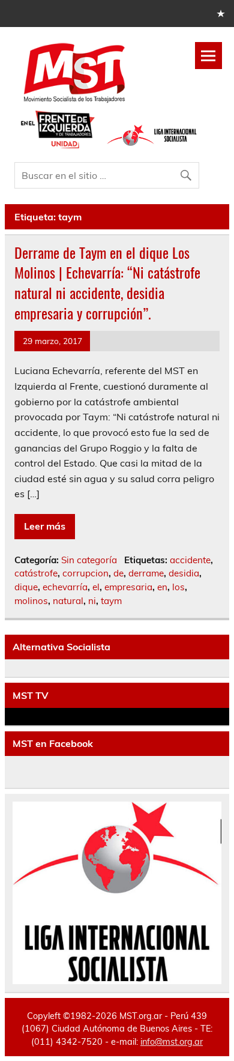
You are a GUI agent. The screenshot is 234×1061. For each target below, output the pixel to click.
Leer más (44, 526)
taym (111, 600)
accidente (190, 560)
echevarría (65, 587)
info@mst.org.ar (171, 1041)
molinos (31, 600)
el (96, 587)
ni (92, 600)
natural (68, 600)
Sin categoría (89, 560)
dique (26, 587)
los (178, 587)
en (162, 587)
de (118, 573)
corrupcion (85, 573)
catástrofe (36, 573)
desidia (184, 573)
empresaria (128, 587)
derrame (146, 573)
